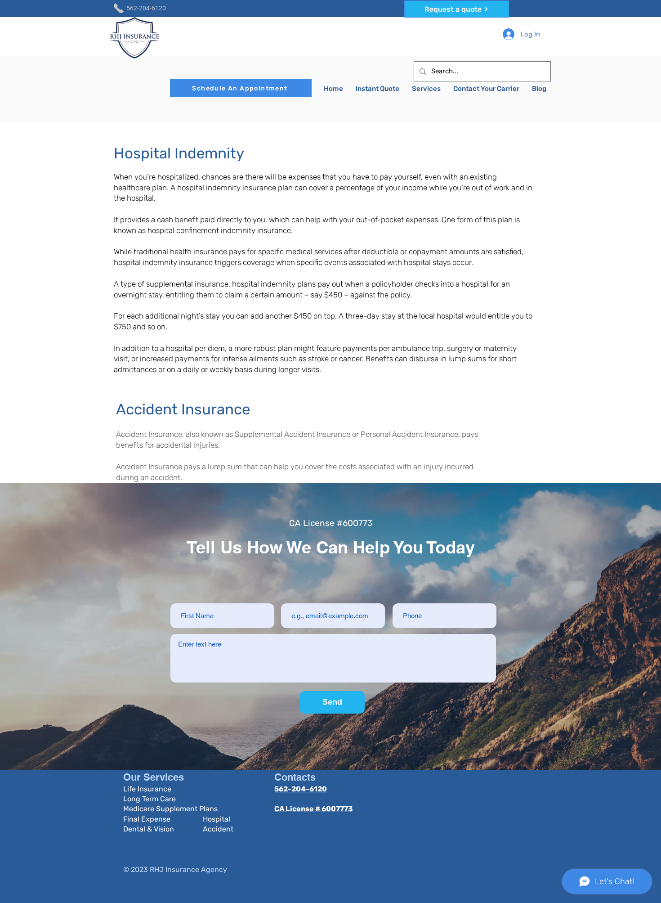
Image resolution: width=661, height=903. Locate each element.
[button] (426, 88)
